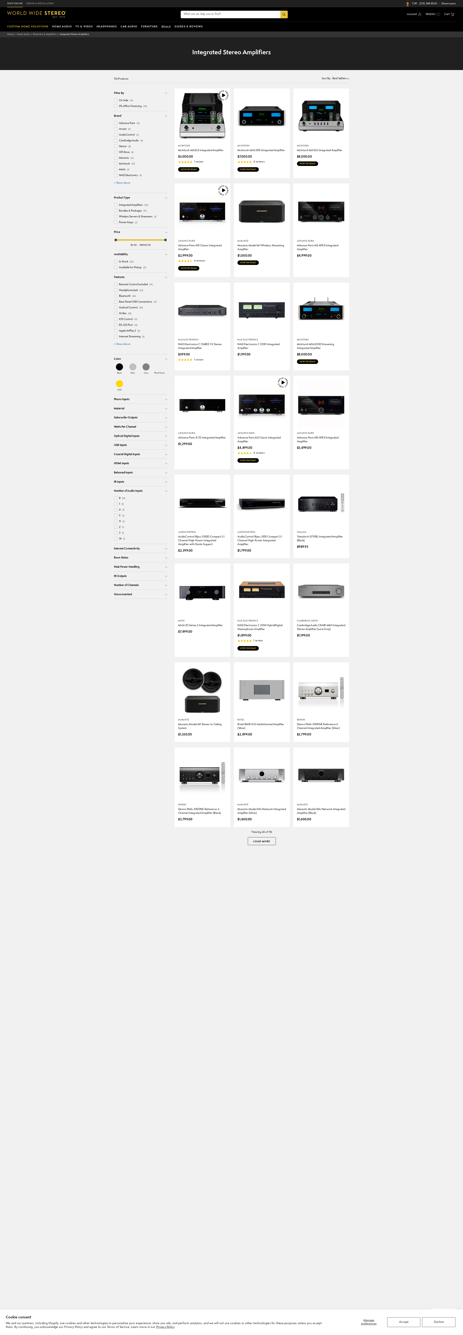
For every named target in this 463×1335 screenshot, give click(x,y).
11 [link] (122, 521)
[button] (449, 14)
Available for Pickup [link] (132, 267)
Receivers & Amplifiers (44, 34)
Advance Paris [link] (129, 123)
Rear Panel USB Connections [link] (138, 302)
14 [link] (122, 538)
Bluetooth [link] (127, 296)
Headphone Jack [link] (131, 290)
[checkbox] (116, 100)
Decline (439, 1322)
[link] (119, 368)
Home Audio (23, 34)
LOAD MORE (261, 841)
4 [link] (121, 510)
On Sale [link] (126, 100)
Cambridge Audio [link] (131, 140)
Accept (403, 1322)
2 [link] (121, 527)
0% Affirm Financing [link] (133, 106)
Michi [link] (124, 169)
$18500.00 (145, 245)
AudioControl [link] (129, 135)
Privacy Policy (165, 1327)
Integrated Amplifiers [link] (133, 205)
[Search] (284, 14)
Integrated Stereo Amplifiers (74, 34)
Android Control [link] (131, 307)
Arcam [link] (125, 129)
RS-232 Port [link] (128, 325)
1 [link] (121, 504)
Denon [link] (125, 146)
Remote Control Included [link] (136, 284)
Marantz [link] (126, 158)
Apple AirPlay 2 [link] (129, 331)
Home (10, 34)
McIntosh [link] (127, 164)
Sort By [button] (326, 78)
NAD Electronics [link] (130, 175)
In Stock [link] (126, 261)
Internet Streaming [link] (132, 336)
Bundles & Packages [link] (132, 211)
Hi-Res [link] (125, 313)
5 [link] (121, 515)
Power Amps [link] (128, 222)
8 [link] (122, 498)
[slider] (115, 240)
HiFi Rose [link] (126, 152)
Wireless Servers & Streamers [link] (137, 216)
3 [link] (121, 533)
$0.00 (134, 245)
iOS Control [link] (128, 319)
